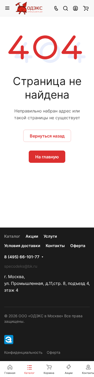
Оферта (77, 245)
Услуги (50, 236)
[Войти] (75, 8)
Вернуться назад (47, 136)
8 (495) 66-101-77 (21, 257)
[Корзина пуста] (86, 8)
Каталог (12, 236)
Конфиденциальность (23, 352)
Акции (32, 236)
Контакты (55, 245)
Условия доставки (22, 245)
